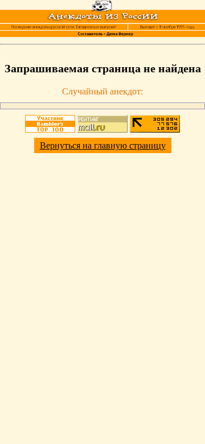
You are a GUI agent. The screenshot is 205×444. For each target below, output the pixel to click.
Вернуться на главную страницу (103, 145)
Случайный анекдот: (102, 91)
